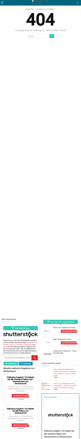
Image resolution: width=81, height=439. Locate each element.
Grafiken (6, 344)
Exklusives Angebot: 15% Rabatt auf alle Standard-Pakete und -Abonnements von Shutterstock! (59, 434)
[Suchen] (51, 36)
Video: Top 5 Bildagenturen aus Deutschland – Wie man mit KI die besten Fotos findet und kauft (65, 386)
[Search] (77, 3)
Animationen (28, 344)
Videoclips (19, 344)
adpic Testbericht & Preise (62, 339)
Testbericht (12, 364)
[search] (17, 357)
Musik (5, 346)
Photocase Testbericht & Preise (64, 328)
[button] (34, 357)
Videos (56, 377)
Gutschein (27, 364)
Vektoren (12, 344)
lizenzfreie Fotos (31, 342)
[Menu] (2, 3)
